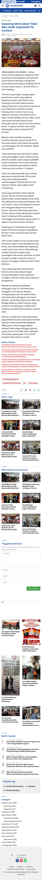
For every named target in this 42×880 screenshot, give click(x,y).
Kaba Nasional (7, 830)
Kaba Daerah (6, 815)
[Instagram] (21, 861)
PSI (24, 383)
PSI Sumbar (28, 34)
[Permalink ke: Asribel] (3, 35)
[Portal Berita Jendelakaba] (14, 5)
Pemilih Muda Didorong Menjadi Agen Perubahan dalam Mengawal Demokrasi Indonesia (21, 361)
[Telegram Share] (34, 390)
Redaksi (20, 867)
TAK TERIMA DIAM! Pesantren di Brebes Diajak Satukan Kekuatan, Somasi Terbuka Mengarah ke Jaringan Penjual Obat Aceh (31, 683)
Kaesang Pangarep (18, 34)
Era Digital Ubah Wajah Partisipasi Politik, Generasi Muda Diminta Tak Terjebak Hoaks (11, 634)
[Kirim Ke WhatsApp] (38, 390)
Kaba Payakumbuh (11, 821)
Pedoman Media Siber (15, 869)
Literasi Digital (7, 842)
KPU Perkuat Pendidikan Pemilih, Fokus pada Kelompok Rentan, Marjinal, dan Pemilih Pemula (10, 720)
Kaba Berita (6, 812)
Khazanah (7, 809)
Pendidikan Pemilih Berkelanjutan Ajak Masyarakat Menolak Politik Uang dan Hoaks (19, 346)
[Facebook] (17, 861)
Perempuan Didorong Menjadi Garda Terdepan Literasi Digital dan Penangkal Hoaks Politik (20, 351)
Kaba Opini (8, 806)
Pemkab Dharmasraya (14, 786)
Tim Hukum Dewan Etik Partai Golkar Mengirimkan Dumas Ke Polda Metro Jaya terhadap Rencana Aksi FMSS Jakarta (31, 723)
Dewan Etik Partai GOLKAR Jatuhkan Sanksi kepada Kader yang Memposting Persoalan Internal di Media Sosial (19, 371)
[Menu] (3, 5)
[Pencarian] (39, 5)
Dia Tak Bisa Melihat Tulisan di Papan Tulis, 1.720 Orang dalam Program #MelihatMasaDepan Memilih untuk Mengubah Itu (23, 743)
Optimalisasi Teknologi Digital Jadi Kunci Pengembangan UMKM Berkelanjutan (22, 750)
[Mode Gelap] (35, 5)
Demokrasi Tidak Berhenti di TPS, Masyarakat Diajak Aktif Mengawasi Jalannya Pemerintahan (21, 366)
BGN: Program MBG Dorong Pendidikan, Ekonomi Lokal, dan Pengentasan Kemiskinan (21, 758)
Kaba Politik (6, 20)
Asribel (8, 34)
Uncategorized (7, 845)
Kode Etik (29, 867)
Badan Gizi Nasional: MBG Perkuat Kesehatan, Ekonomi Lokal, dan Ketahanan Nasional (23, 765)
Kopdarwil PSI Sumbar (12, 383)
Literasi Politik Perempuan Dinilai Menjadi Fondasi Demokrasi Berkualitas (18, 356)
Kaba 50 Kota (9, 818)
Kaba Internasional (9, 827)
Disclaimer (31, 869)
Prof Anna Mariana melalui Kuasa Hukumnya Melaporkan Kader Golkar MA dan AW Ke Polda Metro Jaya (10, 699)
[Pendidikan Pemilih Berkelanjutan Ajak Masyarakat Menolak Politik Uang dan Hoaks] (11, 404)
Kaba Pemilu (8, 839)
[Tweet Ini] (25, 390)
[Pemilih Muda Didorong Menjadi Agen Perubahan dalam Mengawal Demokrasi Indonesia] (31, 425)
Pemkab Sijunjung (13, 790)
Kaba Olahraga (7, 833)
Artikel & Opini (7, 803)
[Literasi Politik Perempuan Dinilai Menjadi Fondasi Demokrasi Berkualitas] (11, 425)
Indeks (11, 867)
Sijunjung (31, 786)
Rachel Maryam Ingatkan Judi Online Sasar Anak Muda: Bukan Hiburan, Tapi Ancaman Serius (30, 649)
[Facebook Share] (21, 390)
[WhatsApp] (25, 861)
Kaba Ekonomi (7, 824)
